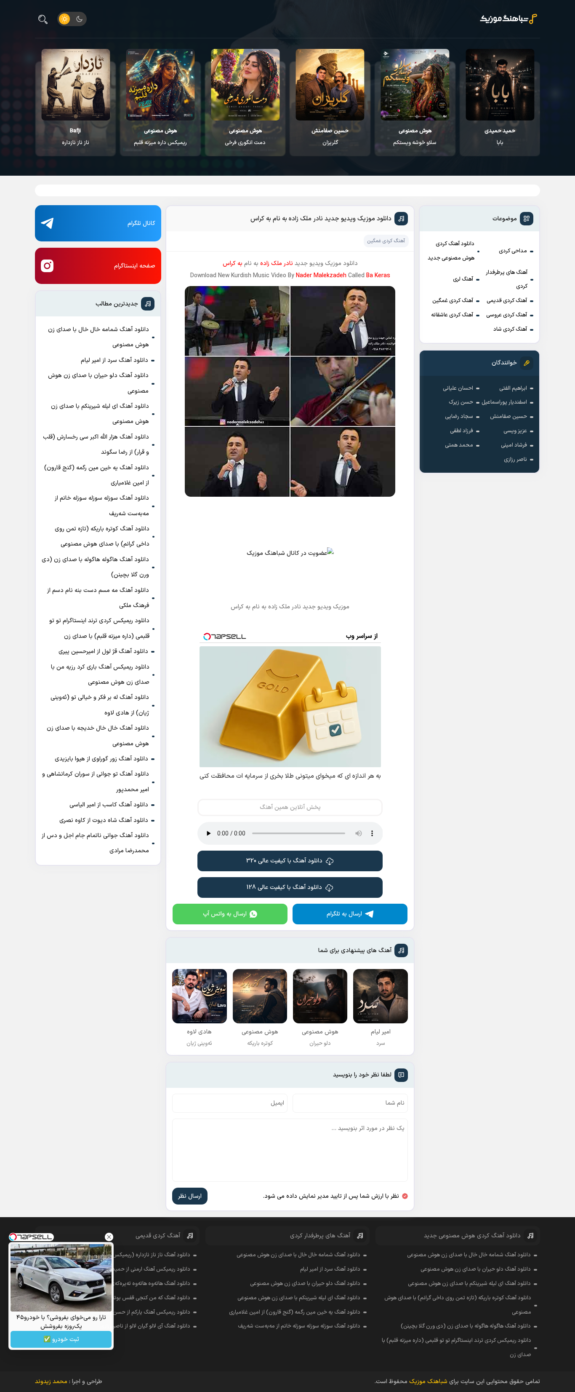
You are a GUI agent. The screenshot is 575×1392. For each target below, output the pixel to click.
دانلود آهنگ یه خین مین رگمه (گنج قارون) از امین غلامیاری (96, 475)
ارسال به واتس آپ (225, 914)
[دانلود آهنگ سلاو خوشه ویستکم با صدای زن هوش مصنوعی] (415, 84)
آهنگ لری (463, 279)
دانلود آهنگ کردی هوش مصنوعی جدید (451, 251)
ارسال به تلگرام (344, 914)
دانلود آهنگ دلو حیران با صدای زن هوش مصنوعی (98, 383)
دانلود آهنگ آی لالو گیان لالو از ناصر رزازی (145, 1326)
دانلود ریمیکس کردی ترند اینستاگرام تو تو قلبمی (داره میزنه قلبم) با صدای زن (99, 628)
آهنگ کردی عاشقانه (452, 315)
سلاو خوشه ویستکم (415, 137)
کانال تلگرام (141, 223)
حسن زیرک (461, 402)
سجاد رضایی (459, 416)
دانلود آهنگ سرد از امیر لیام (114, 360)
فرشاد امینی (514, 445)
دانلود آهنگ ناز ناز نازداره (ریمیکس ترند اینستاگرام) (133, 1255)
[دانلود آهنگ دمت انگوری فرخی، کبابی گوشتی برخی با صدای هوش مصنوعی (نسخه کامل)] (245, 84)
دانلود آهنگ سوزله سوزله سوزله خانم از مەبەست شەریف (102, 506)
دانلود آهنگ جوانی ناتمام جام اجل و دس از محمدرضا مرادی (95, 843)
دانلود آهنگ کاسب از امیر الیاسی (108, 804)
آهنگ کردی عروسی (506, 315)
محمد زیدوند (51, 1381)
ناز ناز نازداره (75, 137)
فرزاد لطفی (461, 431)
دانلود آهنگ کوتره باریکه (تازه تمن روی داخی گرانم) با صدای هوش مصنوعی (102, 537)
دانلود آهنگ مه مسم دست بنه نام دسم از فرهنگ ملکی (98, 598)
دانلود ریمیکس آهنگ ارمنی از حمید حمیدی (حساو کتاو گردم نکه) (117, 1269)
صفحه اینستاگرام (134, 266)
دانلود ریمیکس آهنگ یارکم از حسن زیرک (145, 1312)
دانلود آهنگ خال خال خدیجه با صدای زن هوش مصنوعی (98, 736)
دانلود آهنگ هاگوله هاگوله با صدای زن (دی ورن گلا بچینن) (95, 567)
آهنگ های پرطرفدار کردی (506, 279)
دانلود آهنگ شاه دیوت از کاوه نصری (103, 820)
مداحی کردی (513, 251)
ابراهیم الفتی (513, 388)
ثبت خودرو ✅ (61, 1339)
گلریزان (330, 137)
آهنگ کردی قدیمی (507, 301)
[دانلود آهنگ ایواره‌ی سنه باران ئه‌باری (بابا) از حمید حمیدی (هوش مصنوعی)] (500, 84)
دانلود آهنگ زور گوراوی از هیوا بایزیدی (101, 759)
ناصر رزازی (515, 459)
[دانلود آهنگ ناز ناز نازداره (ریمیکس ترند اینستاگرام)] (75, 84)
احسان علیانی (458, 388)
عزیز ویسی (515, 431)
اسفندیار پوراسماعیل (504, 402)
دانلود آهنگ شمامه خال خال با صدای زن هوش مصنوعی (98, 337)
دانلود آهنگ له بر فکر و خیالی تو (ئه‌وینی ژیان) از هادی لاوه (100, 705)
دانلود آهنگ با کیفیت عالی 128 (284, 887)
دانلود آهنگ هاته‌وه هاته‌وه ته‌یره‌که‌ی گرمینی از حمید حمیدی (123, 1284)
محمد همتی (459, 445)
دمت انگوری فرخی (245, 137)
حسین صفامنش (508, 416)
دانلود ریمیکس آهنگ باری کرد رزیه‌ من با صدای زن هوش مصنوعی (100, 675)
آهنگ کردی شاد (510, 329)
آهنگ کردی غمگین (452, 301)
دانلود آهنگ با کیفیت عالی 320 (284, 861)
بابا (499, 137)
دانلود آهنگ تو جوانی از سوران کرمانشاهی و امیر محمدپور (95, 782)
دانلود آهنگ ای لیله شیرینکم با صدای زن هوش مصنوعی (100, 414)
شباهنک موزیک (428, 1381)
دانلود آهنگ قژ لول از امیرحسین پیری (103, 651)
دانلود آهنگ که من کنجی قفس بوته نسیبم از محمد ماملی (125, 1298)
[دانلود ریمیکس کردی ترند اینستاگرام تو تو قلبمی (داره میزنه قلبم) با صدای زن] (160, 84)
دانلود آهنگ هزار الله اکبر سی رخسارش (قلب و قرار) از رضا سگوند (96, 445)
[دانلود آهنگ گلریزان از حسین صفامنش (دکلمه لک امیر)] (330, 84)
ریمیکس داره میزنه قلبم (160, 137)
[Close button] (109, 1237)
